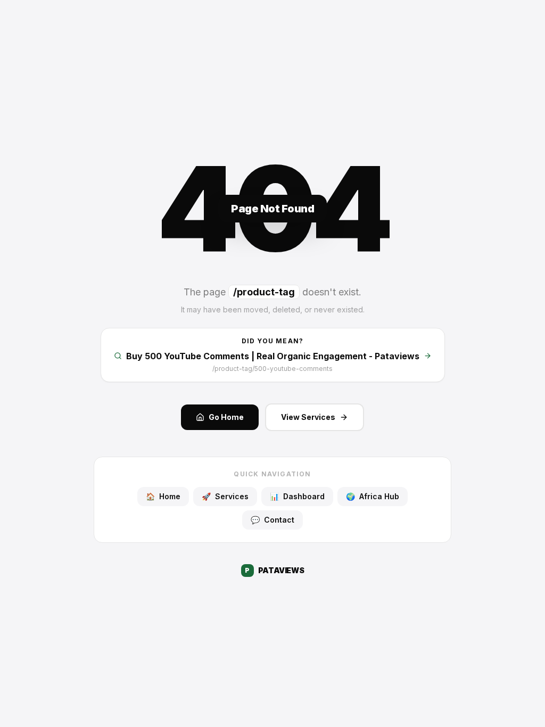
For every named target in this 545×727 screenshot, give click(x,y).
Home (163, 496)
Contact (272, 519)
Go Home (226, 417)
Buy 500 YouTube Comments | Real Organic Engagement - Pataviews (272, 356)
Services (225, 496)
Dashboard (297, 496)
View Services (308, 417)
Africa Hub (372, 496)
